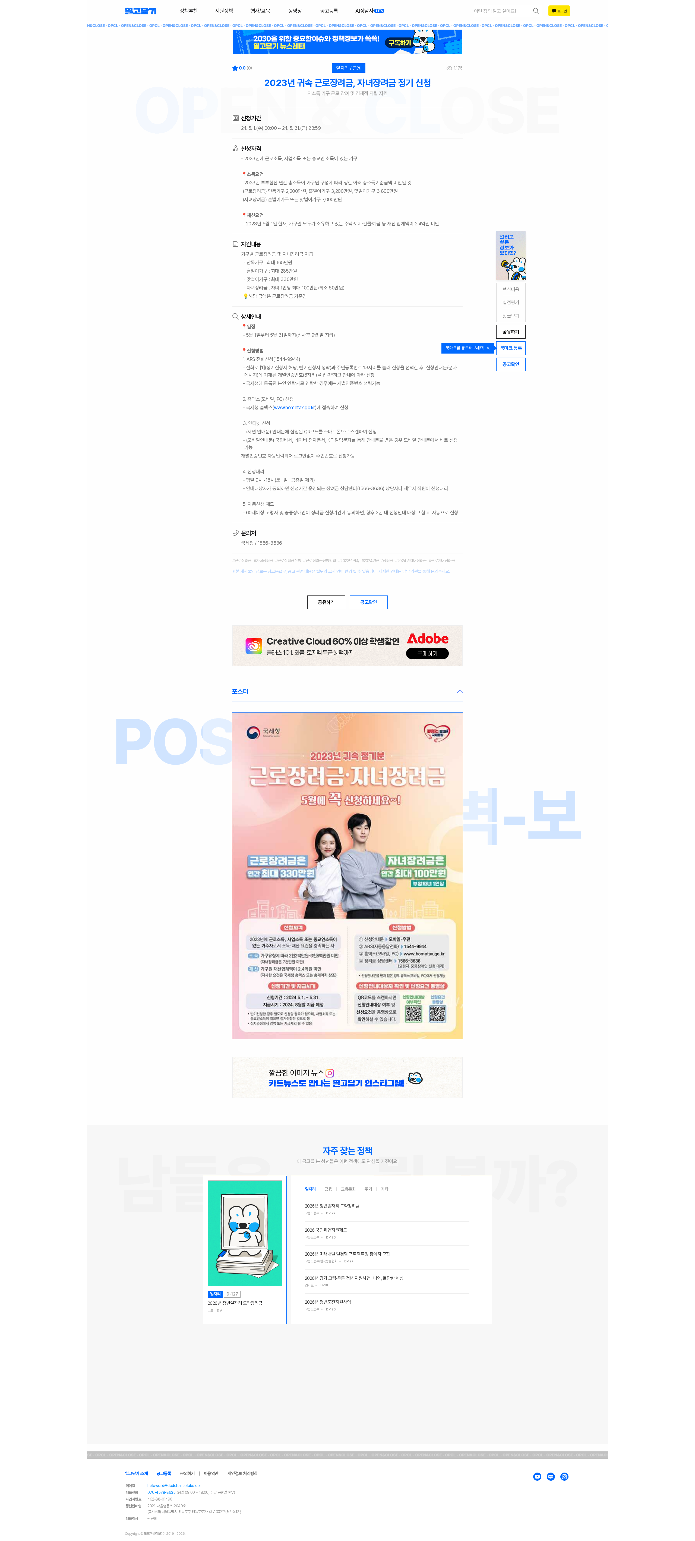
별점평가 (511, 302)
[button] (347, 691)
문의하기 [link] (187, 1473)
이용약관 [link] (211, 1473)
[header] (347, 41)
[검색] (508, 10)
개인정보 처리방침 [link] (243, 1473)
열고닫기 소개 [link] (136, 1473)
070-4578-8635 (161, 1492)
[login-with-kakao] (559, 10)
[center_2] (347, 1077)
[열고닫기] (140, 11)
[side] (511, 255)
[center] (347, 645)
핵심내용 (511, 289)
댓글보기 (511, 316)
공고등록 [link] (164, 1473)
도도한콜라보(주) (155, 1533)
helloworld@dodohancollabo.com (174, 1485)
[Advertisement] (347, 1366)
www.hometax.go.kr (294, 407)
